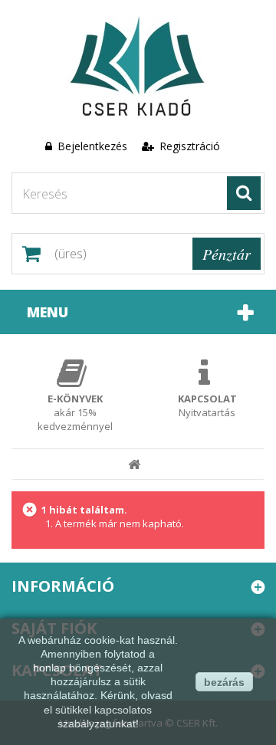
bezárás (224, 682)
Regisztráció (188, 146)
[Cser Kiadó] (138, 67)
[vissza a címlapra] (134, 464)
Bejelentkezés (92, 146)
